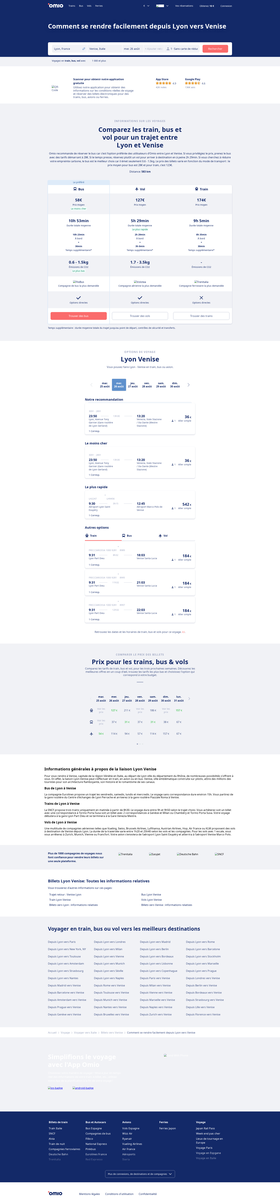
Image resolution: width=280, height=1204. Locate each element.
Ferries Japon (167, 1128)
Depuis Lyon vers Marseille (202, 963)
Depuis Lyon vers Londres (110, 942)
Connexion (226, 6)
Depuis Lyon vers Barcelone (203, 949)
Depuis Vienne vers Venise (156, 992)
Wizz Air (127, 1133)
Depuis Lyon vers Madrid (155, 942)
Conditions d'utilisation (119, 1194)
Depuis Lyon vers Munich (109, 963)
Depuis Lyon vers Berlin (154, 949)
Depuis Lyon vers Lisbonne (156, 963)
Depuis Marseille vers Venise (157, 1000)
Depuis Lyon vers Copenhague (158, 971)
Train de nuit (57, 1144)
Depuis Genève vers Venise (64, 1014)
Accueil (52, 1032)
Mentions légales (89, 1194)
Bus (81, 5)
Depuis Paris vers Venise (155, 978)
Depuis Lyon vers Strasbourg (65, 971)
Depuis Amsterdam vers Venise (67, 1000)
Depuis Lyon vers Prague (201, 971)
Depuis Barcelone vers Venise (66, 992)
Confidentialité (148, 1194)
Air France (128, 1149)
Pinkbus (91, 1149)
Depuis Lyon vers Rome (200, 942)
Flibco (89, 1138)
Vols (89, 5)
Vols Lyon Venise (151, 900)
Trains (72, 5)
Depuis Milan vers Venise (155, 985)
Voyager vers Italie (85, 1032)
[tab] (103, 535)
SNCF (52, 1133)
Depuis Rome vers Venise (109, 985)
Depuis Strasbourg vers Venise (205, 1000)
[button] (132, 49)
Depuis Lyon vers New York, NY (67, 949)
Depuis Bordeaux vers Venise (204, 992)
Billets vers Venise (112, 1032)
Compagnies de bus (98, 1133)
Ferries (99, 5)
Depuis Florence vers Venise (203, 1014)
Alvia (52, 1138)
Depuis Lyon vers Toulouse (64, 956)
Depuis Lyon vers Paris (62, 942)
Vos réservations (184, 6)
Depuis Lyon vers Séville (108, 971)
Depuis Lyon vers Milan (108, 949)
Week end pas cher (208, 1133)
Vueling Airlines (132, 1144)
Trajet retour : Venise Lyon (65, 894)
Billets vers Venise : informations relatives (166, 905)
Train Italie (55, 1128)
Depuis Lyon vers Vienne (109, 956)
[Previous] (90, 698)
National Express (96, 1144)
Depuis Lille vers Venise (200, 1007)
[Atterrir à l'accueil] (58, 5)
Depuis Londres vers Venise (203, 978)
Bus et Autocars (96, 1122)
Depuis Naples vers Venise (156, 1007)
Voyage (65, 1032)
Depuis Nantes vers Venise (110, 1007)
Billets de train (58, 1122)
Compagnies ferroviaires (64, 1149)
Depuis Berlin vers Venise (201, 985)
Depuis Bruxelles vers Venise (111, 1014)
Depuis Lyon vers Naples (109, 978)
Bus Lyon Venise (151, 894)
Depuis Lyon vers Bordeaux (156, 956)
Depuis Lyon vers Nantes (63, 978)
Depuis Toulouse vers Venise (111, 992)
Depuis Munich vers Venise (110, 1000)
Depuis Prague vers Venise (64, 1007)
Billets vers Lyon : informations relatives (73, 905)
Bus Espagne (94, 1128)
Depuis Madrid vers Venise (64, 985)
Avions (126, 1122)
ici (183, 632)
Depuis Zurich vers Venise (156, 1014)
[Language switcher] (162, 6)
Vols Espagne (130, 1128)
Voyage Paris (204, 1148)
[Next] (188, 385)
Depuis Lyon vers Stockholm (203, 956)
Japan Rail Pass (205, 1128)
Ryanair (127, 1138)
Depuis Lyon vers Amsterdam (66, 963)
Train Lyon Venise (60, 900)
